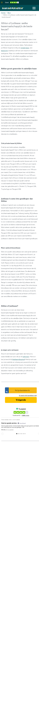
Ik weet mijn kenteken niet (28, 395)
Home (3, 13)
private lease (25, 48)
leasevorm (4, 51)
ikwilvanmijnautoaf (19, 359)
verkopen (26, 357)
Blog (9, 13)
